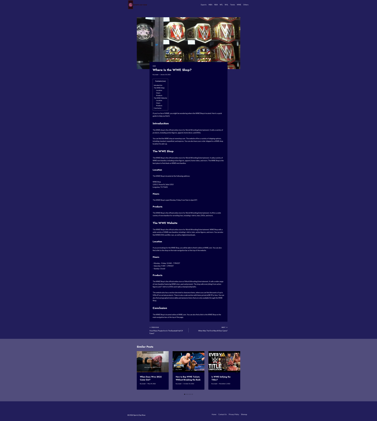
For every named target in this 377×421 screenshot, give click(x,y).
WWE (239, 5)
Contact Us (222, 414)
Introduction (158, 85)
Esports (204, 5)
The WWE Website (160, 98)
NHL (226, 5)
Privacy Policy (234, 414)
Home (214, 414)
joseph (156, 74)
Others (245, 5)
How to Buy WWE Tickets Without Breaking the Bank (188, 378)
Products (159, 95)
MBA (210, 5)
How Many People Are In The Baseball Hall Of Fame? (166, 330)
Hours (158, 93)
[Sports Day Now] (137, 4)
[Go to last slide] (140, 371)
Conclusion (157, 108)
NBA (216, 5)
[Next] (237, 371)
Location (159, 90)
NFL (221, 5)
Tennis (232, 5)
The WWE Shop (159, 88)
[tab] (184, 394)
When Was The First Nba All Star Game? (212, 329)
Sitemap (244, 414)
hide (164, 81)
